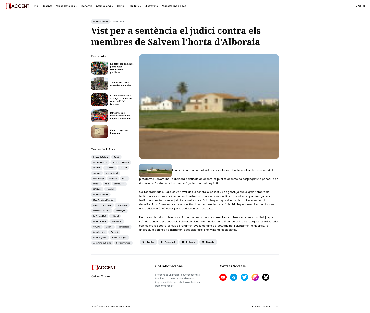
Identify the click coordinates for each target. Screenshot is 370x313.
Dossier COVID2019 (101, 210)
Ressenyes (120, 210)
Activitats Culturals (102, 243)
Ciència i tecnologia (102, 205)
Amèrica (113, 178)
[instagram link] (255, 277)
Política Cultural (123, 243)
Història (123, 168)
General (96, 173)
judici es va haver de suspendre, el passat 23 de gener (200, 192)
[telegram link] (234, 277)
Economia (86, 6)
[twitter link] (244, 277)
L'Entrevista (151, 6)
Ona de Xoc (122, 205)
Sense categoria (119, 237)
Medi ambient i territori (103, 200)
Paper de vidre (99, 221)
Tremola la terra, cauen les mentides (120, 84)
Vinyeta (96, 227)
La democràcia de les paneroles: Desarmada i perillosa (122, 68)
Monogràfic (117, 221)
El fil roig (97, 189)
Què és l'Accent (101, 276)
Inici (36, 6)
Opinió (116, 157)
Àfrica (124, 178)
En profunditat (99, 216)
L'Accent (114, 232)
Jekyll (127, 306)
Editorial (115, 216)
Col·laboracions (100, 162)
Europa (96, 184)
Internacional (112, 173)
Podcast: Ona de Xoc (173, 6)
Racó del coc (99, 232)
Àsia (107, 184)
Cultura (96, 168)
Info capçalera (100, 237)
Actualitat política (121, 162)
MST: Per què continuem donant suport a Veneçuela (120, 115)
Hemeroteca (123, 227)
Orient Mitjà (98, 178)
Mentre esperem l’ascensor (119, 131)
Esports (109, 227)
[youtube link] (223, 277)
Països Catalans (100, 157)
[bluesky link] (266, 277)
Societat (110, 189)
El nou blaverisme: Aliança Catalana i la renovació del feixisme (121, 99)
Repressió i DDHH (100, 21)
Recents (47, 6)
